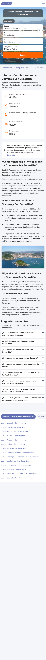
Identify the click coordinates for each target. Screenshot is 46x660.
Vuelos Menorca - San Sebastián (14, 469)
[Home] (6, 3)
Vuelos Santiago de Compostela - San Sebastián (20, 457)
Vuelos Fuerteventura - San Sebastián (16, 465)
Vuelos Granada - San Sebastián (13, 478)
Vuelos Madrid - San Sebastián (13, 436)
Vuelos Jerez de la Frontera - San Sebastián (18, 474)
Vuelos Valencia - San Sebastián (13, 423)
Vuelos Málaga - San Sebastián (13, 444)
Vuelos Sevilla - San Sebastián (13, 427)
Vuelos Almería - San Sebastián (13, 448)
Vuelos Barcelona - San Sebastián (14, 431)
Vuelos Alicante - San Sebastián (13, 440)
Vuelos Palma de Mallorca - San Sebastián (17, 453)
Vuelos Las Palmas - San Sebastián (15, 461)
